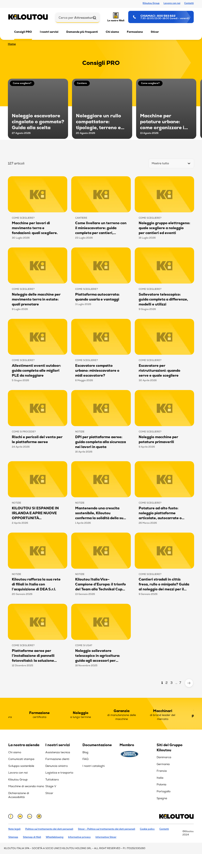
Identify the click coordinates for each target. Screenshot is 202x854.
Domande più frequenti (82, 32)
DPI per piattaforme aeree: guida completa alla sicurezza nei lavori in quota (100, 442)
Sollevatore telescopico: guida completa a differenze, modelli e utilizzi (163, 299)
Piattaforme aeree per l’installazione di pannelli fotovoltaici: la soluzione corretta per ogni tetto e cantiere (33, 660)
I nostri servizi (49, 32)
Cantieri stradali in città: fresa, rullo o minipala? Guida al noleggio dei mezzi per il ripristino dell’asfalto (164, 586)
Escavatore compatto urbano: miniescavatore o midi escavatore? (97, 370)
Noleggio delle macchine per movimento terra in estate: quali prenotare (36, 299)
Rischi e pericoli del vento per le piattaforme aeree (37, 439)
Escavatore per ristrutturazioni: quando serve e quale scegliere (159, 370)
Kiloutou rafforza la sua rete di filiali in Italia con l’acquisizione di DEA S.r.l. (36, 584)
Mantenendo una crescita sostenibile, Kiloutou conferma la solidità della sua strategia (100, 515)
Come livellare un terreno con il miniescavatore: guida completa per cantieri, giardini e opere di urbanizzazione (100, 233)
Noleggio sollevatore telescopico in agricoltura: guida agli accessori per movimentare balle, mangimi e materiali (99, 660)
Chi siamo (112, 32)
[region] (26, 772)
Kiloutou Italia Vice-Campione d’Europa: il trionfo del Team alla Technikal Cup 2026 (100, 586)
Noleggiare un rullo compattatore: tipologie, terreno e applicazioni (98, 122)
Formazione (135, 32)
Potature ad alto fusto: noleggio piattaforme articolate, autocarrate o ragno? (160, 515)
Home (12, 44)
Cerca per (76, 18)
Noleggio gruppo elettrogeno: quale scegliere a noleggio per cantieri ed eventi (164, 228)
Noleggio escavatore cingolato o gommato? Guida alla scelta (38, 122)
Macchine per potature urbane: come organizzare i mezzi (162, 122)
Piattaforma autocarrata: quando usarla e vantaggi (97, 296)
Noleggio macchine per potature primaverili (158, 439)
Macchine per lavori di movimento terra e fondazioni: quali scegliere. (35, 228)
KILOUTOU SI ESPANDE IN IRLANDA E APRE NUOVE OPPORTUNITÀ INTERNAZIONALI (35, 515)
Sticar (155, 32)
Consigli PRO (23, 32)
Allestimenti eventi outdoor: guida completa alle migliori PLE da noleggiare (36, 370)
